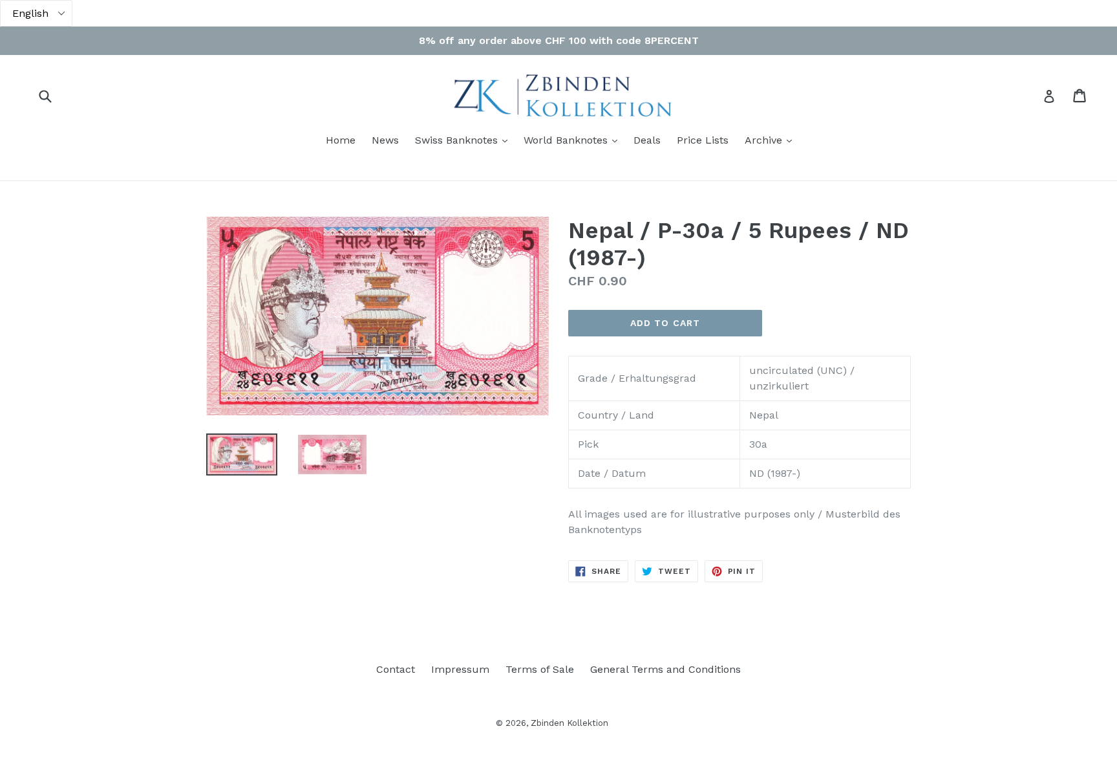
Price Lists (703, 140)
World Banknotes (574, 139)
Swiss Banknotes (464, 139)
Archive (771, 139)
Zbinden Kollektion (569, 723)
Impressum (460, 669)
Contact (395, 669)
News (385, 140)
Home (341, 140)
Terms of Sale (539, 669)
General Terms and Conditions (665, 669)
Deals (647, 140)
